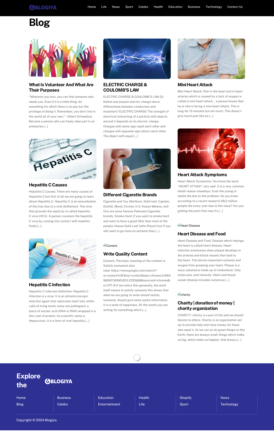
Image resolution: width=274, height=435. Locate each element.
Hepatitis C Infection (49, 284)
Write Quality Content (125, 253)
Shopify (186, 398)
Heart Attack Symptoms (202, 174)
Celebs (143, 7)
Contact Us (235, 7)
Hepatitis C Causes (48, 184)
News (116, 7)
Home (92, 7)
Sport (129, 7)
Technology (214, 7)
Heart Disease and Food (202, 233)
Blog (19, 404)
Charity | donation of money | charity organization (206, 305)
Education (175, 7)
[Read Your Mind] (43, 9)
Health (158, 7)
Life (103, 7)
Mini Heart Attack (195, 84)
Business (194, 7)
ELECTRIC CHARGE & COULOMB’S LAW (125, 87)
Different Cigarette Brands (130, 194)
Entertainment (109, 404)
